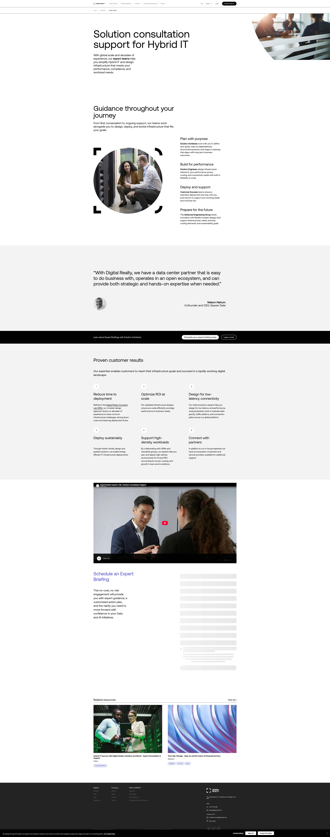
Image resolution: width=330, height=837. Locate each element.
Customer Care (211, 814)
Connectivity (132, 794)
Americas (96, 791)
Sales (208, 803)
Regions (96, 788)
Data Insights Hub (134, 797)
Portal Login (212, 821)
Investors (113, 797)
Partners (137, 3)
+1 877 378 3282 (213, 807)
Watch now (106, 558)
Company (114, 788)
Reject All (251, 833)
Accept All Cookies (266, 833)
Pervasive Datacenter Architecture (138, 800)
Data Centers (113, 3)
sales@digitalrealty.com (215, 810)
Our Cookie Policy (109, 834)
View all (231, 700)
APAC (95, 797)
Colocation (132, 791)
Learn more (229, 337)
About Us (113, 791)
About (163, 3)
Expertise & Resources (150, 3)
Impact (113, 794)
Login (217, 3)
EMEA (95, 794)
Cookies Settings (238, 833)
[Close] (327, 833)
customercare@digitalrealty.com (218, 817)
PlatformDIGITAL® (126, 3)
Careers (113, 800)
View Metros (97, 800)
